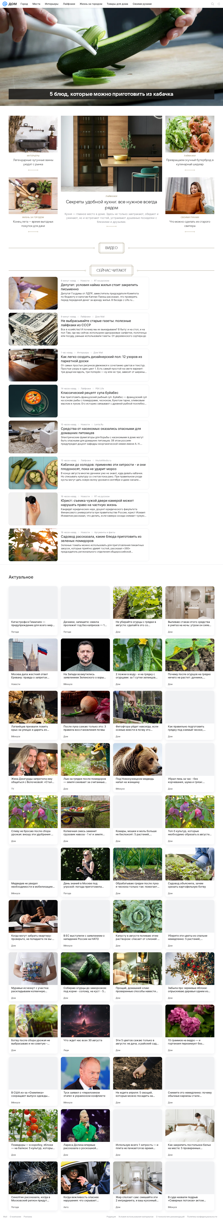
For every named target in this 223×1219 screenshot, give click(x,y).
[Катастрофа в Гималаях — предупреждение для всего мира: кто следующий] (33, 610)
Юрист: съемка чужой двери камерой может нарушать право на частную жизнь (97, 503)
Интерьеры (33, 155)
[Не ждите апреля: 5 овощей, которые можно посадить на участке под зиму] (137, 1081)
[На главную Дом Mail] (12, 4)
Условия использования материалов (136, 1216)
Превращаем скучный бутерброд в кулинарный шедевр (189, 162)
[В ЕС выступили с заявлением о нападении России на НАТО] (85, 924)
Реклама (28, 1216)
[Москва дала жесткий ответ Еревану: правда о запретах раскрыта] (33, 663)
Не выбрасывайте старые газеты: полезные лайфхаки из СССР (96, 323)
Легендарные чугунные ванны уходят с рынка (33, 162)
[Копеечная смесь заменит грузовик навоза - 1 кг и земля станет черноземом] (85, 819)
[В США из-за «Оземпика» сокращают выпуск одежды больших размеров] (33, 1081)
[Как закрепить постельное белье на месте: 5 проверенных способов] (189, 1133)
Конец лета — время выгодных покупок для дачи (33, 223)
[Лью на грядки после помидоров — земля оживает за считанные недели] (85, 767)
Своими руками (190, 217)
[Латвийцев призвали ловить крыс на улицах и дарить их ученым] (33, 715)
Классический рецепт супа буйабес (89, 393)
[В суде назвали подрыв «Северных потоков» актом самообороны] (189, 1186)
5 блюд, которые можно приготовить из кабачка (111, 94)
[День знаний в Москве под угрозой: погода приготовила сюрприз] (85, 872)
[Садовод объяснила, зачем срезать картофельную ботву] (189, 872)
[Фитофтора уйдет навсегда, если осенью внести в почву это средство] (137, 715)
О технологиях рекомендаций (170, 1216)
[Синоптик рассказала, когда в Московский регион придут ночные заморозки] (33, 1186)
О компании (15, 1216)
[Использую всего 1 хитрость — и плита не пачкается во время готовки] (137, 1133)
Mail (5, 1216)
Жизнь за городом (33, 217)
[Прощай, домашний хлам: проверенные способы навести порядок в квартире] (137, 976)
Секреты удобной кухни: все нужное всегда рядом (111, 204)
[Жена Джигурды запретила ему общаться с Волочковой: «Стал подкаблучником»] (33, 767)
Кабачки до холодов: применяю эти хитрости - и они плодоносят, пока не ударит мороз (103, 467)
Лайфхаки (111, 196)
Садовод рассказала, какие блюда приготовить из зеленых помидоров (101, 539)
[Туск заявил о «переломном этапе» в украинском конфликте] (85, 1081)
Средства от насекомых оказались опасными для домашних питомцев (101, 431)
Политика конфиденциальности (202, 1216)
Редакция (111, 1216)
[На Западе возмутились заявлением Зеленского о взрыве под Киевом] (85, 663)
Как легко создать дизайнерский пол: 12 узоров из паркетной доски (101, 359)
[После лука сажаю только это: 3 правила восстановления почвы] (85, 715)
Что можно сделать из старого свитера (189, 223)
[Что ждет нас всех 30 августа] (85, 1029)
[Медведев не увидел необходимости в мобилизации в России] (33, 872)
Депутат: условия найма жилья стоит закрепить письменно (99, 287)
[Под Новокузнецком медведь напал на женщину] (137, 767)
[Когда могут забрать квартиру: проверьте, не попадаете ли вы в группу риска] (33, 924)
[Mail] (5, 4)
